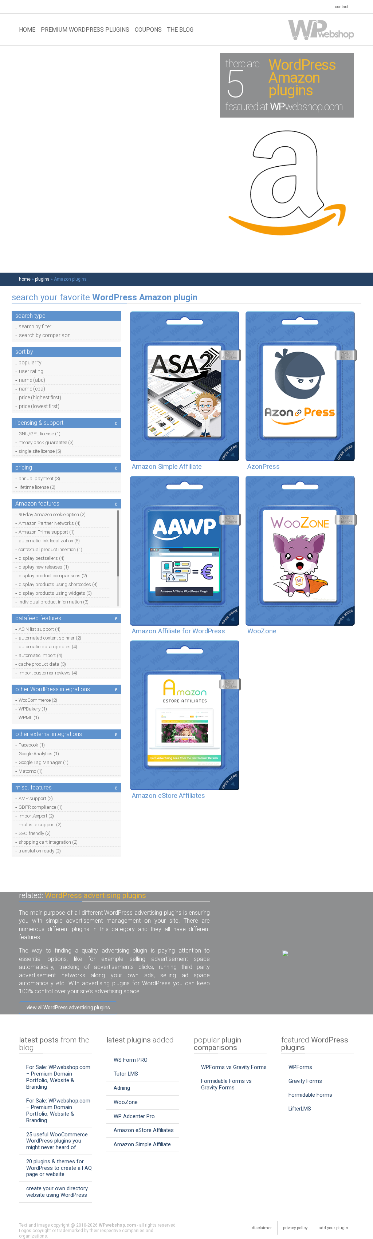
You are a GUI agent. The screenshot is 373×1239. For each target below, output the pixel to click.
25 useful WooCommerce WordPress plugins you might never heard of (57, 1141)
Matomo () (31, 771)
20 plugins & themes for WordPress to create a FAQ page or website (59, 1168)
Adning (122, 1088)
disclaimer (262, 1228)
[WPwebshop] (321, 29)
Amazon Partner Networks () (50, 523)
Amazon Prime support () (47, 532)
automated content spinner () (50, 638)
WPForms (300, 1067)
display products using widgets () (55, 593)
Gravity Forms (305, 1081)
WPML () (29, 717)
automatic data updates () (48, 646)
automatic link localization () (49, 540)
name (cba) (32, 389)
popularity (30, 362)
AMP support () (36, 798)
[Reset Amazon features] (116, 504)
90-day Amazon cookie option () (52, 514)
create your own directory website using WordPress (57, 1191)
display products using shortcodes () (58, 584)
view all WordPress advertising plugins (68, 1007)
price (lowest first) (39, 406)
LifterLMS (299, 1108)
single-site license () (40, 451)
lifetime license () (37, 487)
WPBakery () (33, 708)
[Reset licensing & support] (116, 423)
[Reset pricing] (116, 468)
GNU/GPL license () (39, 433)
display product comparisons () (53, 575)
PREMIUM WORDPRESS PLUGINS (85, 29)
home (25, 279)
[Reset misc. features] (116, 788)
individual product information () (54, 601)
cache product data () (42, 664)
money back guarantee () (46, 442)
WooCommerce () (38, 700)
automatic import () (40, 655)
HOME (27, 29)
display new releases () (44, 567)
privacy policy (295, 1228)
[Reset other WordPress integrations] (116, 689)
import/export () (36, 816)
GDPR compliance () (41, 807)
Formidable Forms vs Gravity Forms (226, 1084)
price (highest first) (40, 397)
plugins (42, 279)
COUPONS (148, 29)
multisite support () (40, 824)
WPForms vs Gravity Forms (234, 1067)
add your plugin (333, 1228)
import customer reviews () (48, 672)
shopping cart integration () (48, 842)
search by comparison (45, 335)
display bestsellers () (41, 558)
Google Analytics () (39, 753)
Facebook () (32, 745)
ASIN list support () (39, 629)
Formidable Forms (310, 1095)
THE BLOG (180, 29)
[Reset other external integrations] (116, 734)
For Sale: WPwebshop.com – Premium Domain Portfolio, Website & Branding (58, 1077)
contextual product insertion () (50, 549)
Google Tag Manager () (43, 762)
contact (341, 6)
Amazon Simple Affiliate (142, 1144)
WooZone (126, 1102)
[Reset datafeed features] (116, 618)
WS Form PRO (131, 1060)
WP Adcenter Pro (134, 1116)
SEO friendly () (35, 833)
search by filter (35, 326)
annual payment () (39, 478)
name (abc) (32, 380)
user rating (31, 371)
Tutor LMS (126, 1073)
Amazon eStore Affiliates (144, 1130)
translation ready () (40, 850)
